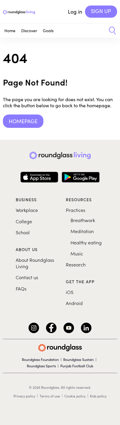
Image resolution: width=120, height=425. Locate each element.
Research (76, 264)
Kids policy (98, 396)
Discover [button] (29, 30)
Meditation (82, 231)
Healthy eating (86, 242)
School (23, 232)
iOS (69, 292)
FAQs (21, 288)
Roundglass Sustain (78, 359)
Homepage (23, 121)
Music (76, 253)
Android (74, 303)
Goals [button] (48, 30)
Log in (75, 11)
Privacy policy (24, 396)
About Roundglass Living (35, 263)
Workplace (27, 210)
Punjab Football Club (76, 366)
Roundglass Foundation (40, 359)
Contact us (27, 277)
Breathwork (82, 220)
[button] (110, 30)
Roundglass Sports (41, 366)
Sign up (101, 11)
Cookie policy (75, 396)
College (24, 221)
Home (9, 30)
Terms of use (50, 396)
